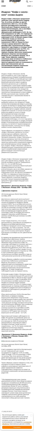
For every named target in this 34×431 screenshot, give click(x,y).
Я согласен (17, 427)
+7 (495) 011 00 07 (6, 411)
